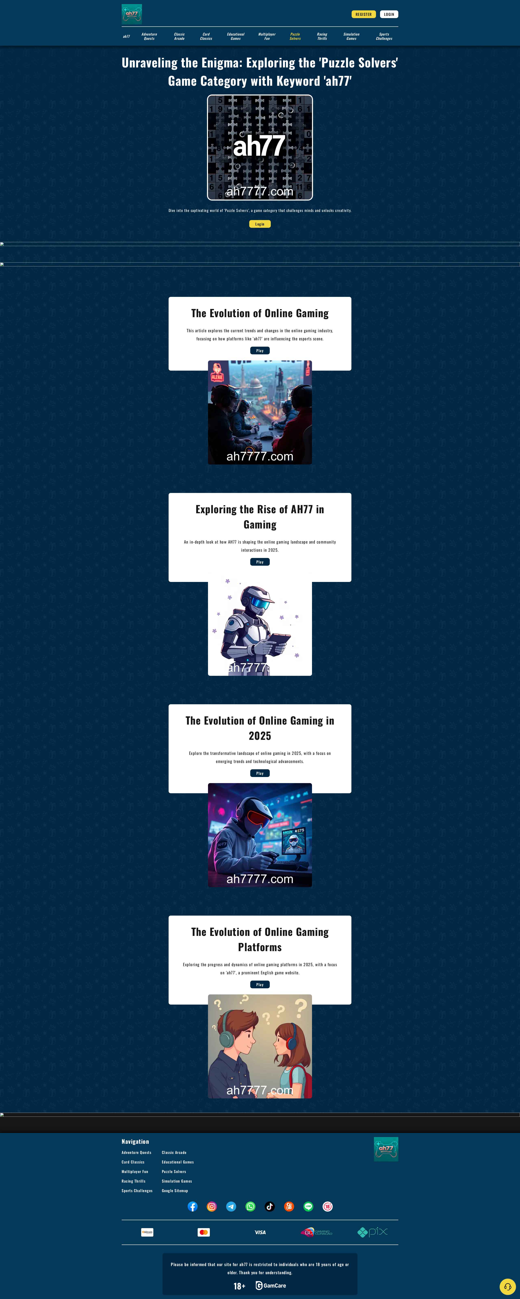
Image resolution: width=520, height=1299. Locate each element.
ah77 (126, 36)
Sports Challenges (384, 36)
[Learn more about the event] (260, 243)
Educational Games (235, 36)
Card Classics (206, 36)
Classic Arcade (179, 36)
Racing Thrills (322, 36)
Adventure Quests (149, 36)
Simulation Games (351, 36)
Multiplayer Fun (266, 36)
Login (389, 14)
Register (364, 14)
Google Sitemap (175, 1190)
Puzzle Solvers (295, 36)
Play (260, 350)
